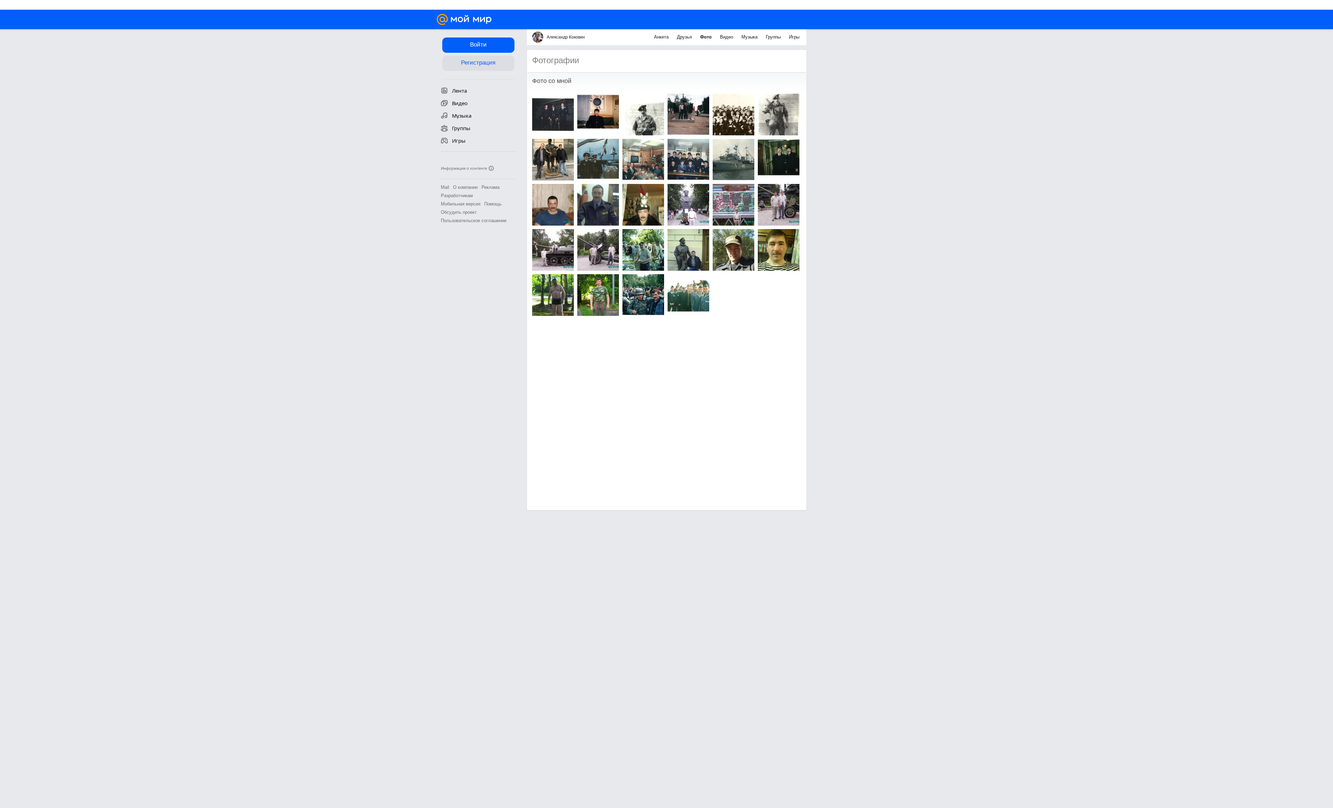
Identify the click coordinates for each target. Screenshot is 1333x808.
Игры (794, 37)
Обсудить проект (459, 212)
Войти (478, 44)
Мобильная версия (460, 204)
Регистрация (478, 62)
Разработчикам (457, 195)
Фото (706, 37)
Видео (727, 37)
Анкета (662, 37)
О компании (465, 187)
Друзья (685, 37)
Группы (774, 37)
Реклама (490, 187)
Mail (445, 187)
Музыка (750, 37)
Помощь (493, 204)
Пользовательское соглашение (473, 220)
